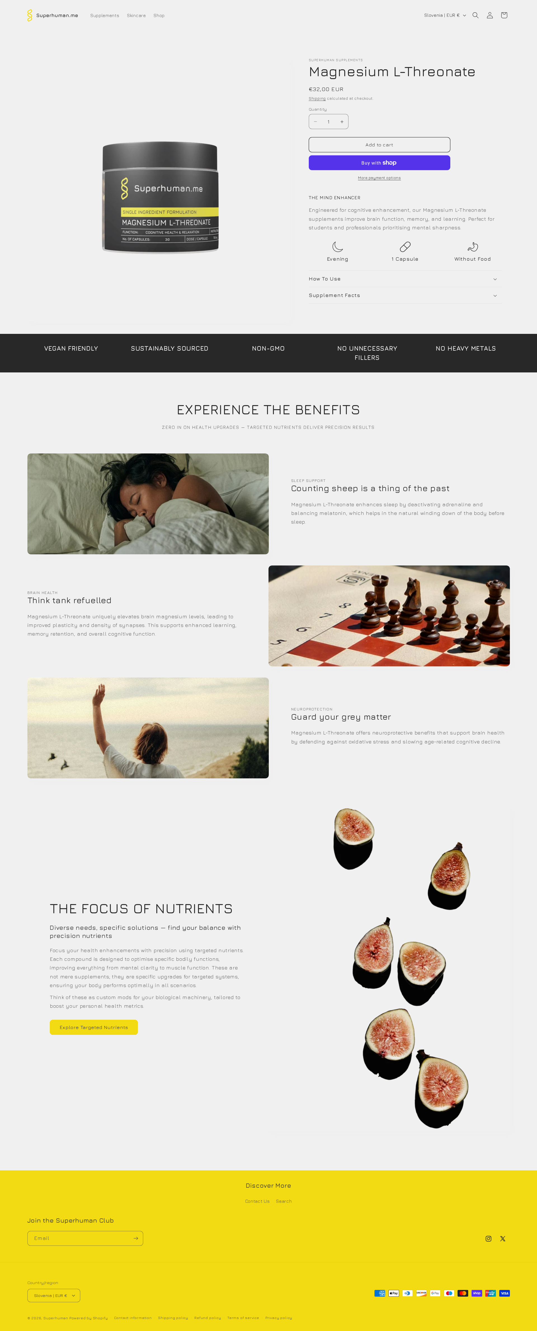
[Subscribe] (136, 1238)
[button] (475, 15)
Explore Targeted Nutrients (94, 1027)
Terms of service (243, 1317)
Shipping (317, 98)
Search (284, 1201)
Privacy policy (278, 1317)
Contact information (133, 1317)
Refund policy (207, 1317)
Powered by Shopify (88, 1318)
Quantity (318, 109)
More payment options (379, 177)
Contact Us (257, 1201)
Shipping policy (173, 1317)
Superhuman (55, 1318)
